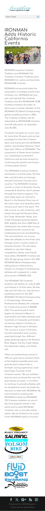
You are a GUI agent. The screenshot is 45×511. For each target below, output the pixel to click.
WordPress (29, 507)
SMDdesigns (28, 504)
